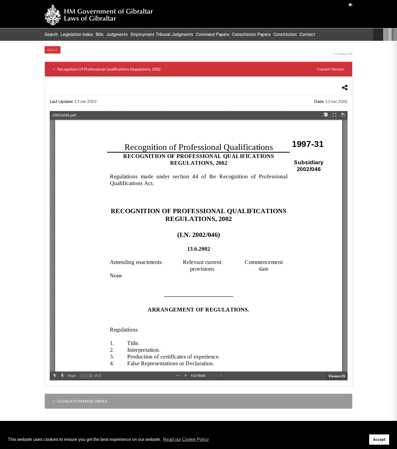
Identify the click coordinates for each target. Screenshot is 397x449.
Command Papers (212, 34)
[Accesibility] (350, 4)
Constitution (285, 34)
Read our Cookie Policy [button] (186, 439)
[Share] (345, 87)
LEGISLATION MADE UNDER (81, 401)
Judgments (117, 34)
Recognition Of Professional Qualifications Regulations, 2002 (200, 69)
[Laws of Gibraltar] (99, 14)
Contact (307, 34)
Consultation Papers (251, 34)
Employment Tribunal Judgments (161, 34)
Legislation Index (76, 34)
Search (51, 34)
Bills (99, 34)
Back (53, 50)
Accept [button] (379, 439)
